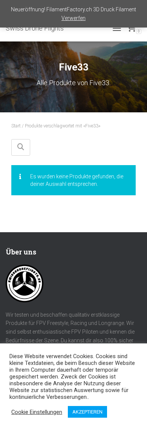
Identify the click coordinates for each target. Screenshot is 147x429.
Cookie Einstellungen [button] (36, 412)
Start (16, 126)
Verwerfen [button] (73, 18)
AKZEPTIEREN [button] (87, 412)
